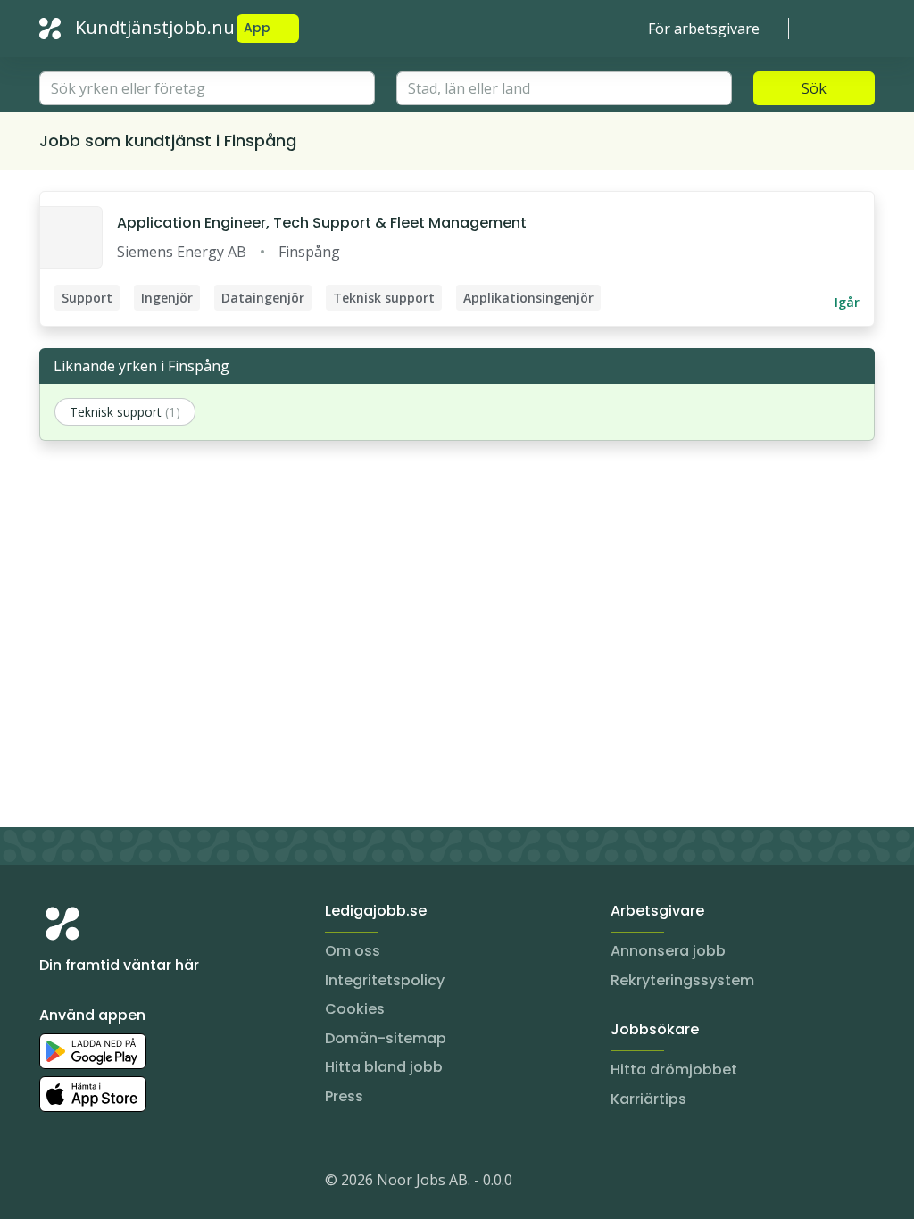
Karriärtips (648, 1099)
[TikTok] (160, 1183)
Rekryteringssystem (682, 980)
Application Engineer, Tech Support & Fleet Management (322, 222)
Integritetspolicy (385, 980)
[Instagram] (53, 1183)
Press (344, 1096)
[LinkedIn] (89, 1183)
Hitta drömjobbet (674, 1069)
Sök (814, 88)
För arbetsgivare (704, 28)
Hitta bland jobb (384, 1067)
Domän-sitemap (385, 1038)
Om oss (352, 951)
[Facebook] (125, 1183)
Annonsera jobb (668, 951)
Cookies (355, 1009)
